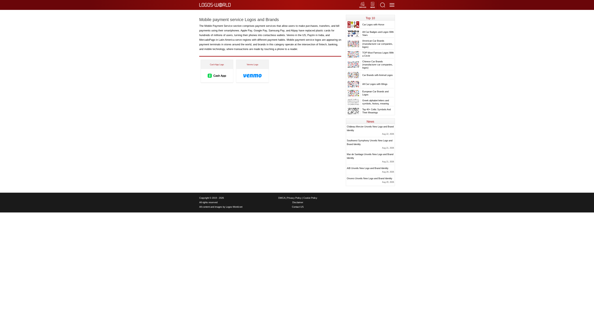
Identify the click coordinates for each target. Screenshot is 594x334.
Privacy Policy (294, 198)
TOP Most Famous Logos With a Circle (378, 54)
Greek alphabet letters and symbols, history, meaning (375, 102)
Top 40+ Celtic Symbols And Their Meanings (376, 111)
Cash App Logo (217, 64)
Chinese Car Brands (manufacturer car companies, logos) (377, 64)
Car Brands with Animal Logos (377, 75)
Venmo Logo (252, 64)
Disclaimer (297, 202)
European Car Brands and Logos (375, 93)
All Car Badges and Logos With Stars (378, 33)
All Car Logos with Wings (374, 84)
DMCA (281, 198)
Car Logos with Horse (373, 24)
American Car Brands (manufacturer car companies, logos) (377, 43)
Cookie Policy (310, 198)
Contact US (298, 207)
